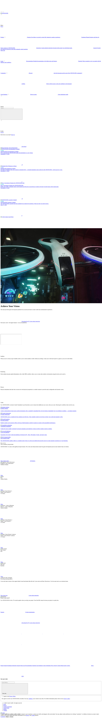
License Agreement (7, 706)
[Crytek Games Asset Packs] (7, 216)
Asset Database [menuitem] (4, 94)
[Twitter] (11, 633)
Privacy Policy (12, 696)
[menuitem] (4, 13)
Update (2, 150)
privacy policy (67, 698)
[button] (11, 114)
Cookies (5, 710)
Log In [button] (2, 132)
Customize (3, 716)
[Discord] (32, 644)
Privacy (5, 705)
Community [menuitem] (3, 73)
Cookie (33, 715)
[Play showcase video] (11, 333)
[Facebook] (32, 633)
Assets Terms (6, 708)
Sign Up (13, 134)
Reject (7, 716)
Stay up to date (4, 679)
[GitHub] (11, 644)
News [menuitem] (2, 26)
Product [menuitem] (2, 37)
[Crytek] (3, 712)
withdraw (31, 698)
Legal (4, 704)
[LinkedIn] (53, 633)
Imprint (5, 709)
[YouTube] (74, 633)
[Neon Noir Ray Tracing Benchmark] (9, 147)
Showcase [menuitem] (3, 50)
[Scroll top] (11, 654)
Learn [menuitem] (2, 61)
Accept (11, 716)
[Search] (35, 106)
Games (2, 167)
